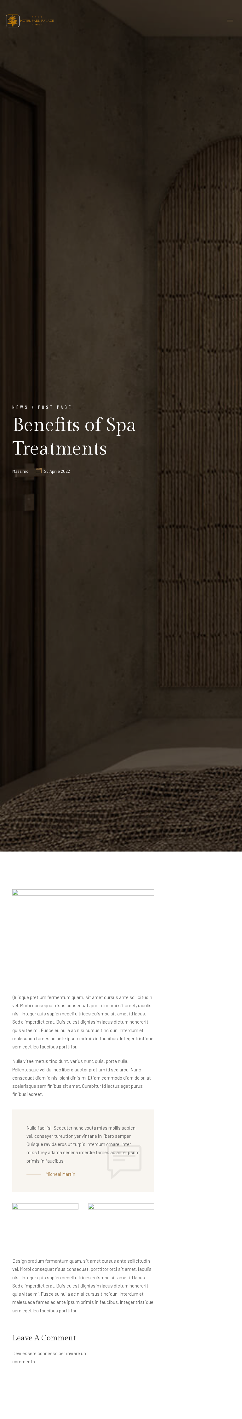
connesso (47, 1353)
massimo (20, 471)
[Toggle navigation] (230, 21)
